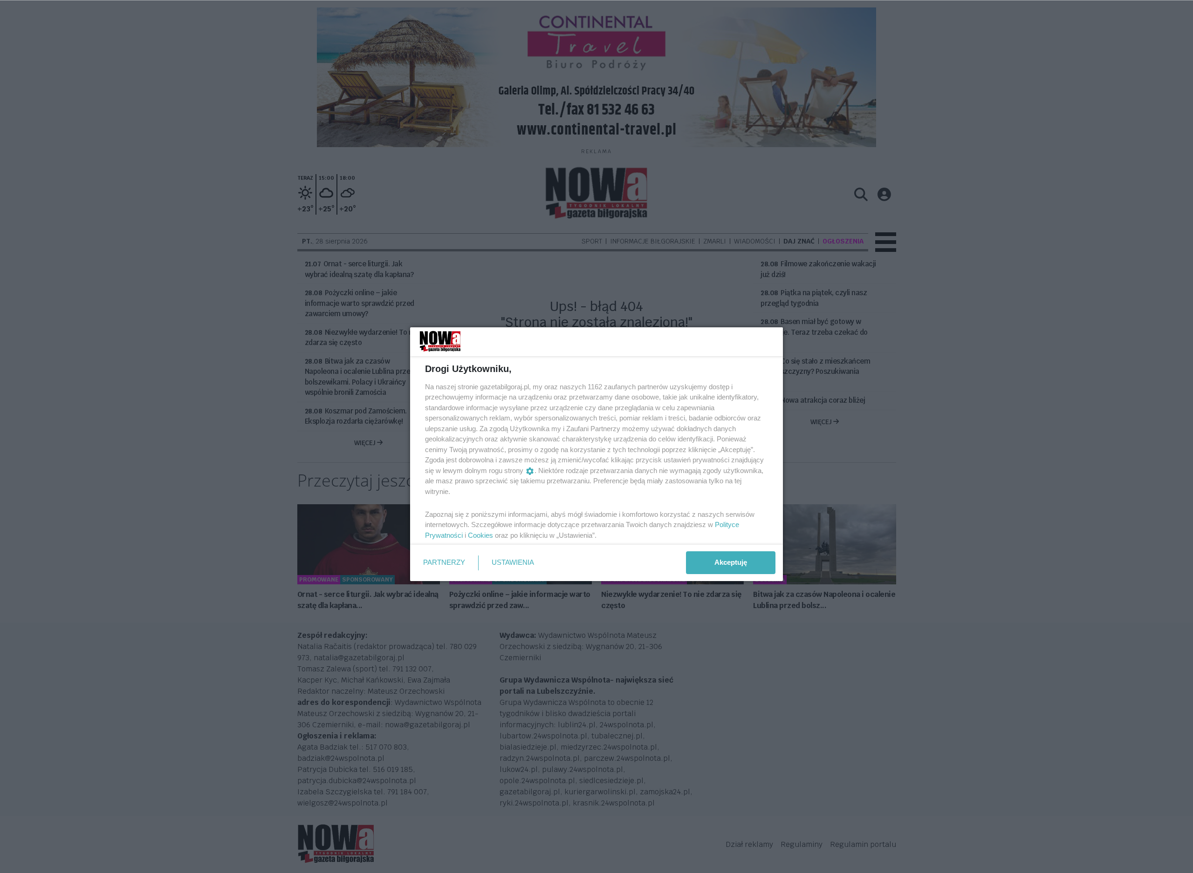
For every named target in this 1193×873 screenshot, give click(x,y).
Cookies (480, 535)
